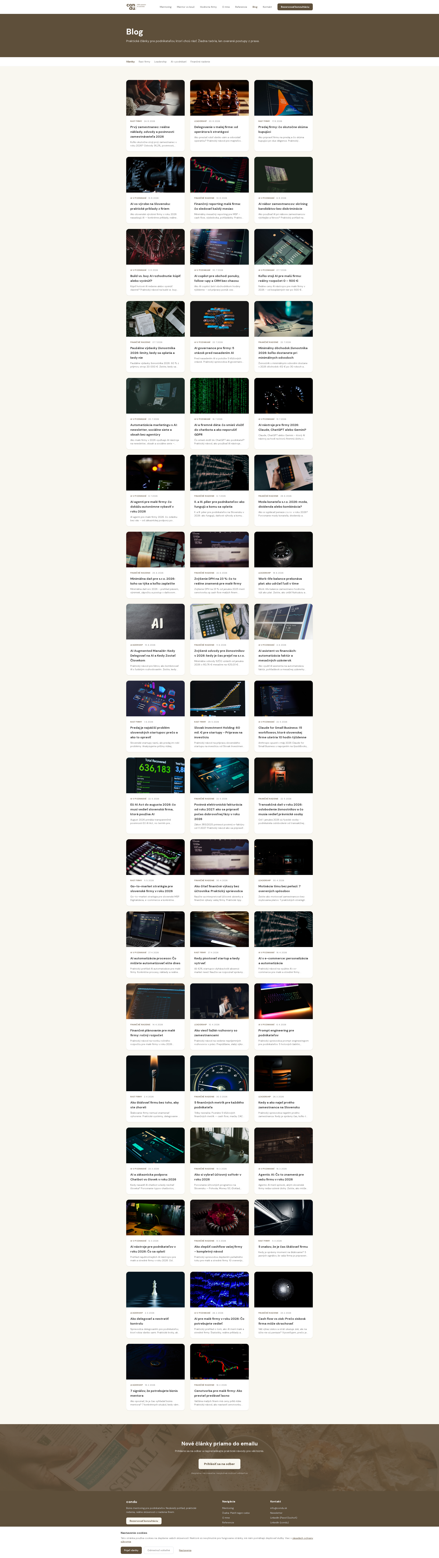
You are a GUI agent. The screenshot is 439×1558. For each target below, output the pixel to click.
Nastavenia (185, 1550)
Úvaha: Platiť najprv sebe (236, 1512)
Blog (255, 6)
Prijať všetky (131, 1550)
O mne (226, 6)
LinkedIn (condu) (279, 1522)
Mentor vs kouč (186, 6)
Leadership (160, 61)
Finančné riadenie (200, 61)
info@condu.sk (278, 1508)
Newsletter (276, 1512)
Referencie (241, 6)
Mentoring (165, 6)
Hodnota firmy (208, 6)
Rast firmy (144, 61)
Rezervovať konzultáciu (295, 6)
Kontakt (267, 6)
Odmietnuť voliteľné (158, 1550)
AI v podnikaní (178, 61)
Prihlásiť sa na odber (219, 1464)
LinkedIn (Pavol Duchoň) (283, 1517)
